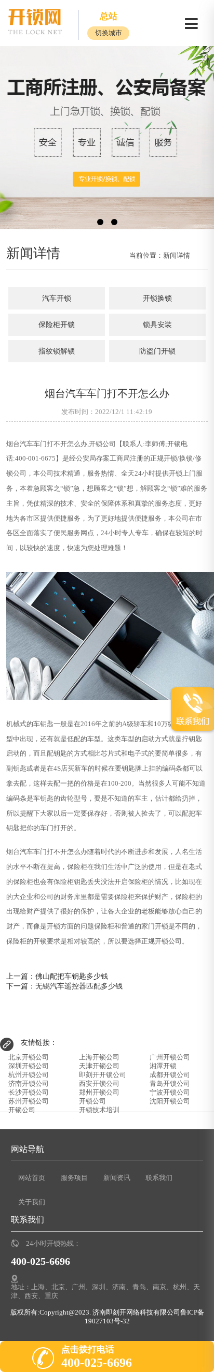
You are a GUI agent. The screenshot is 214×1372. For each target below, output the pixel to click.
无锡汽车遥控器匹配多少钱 (79, 986)
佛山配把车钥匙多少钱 (71, 976)
